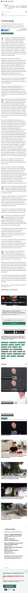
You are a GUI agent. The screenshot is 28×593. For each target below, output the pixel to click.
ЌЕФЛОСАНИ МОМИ (5, 435)
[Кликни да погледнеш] (14, 373)
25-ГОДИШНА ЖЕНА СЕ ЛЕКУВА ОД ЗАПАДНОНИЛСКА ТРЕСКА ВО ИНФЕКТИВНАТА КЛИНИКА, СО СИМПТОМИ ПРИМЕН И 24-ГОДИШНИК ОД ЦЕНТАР (13, 477)
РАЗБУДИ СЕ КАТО (7, 414)
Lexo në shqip (24, 29)
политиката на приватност (18, 320)
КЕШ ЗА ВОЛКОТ (7, 377)
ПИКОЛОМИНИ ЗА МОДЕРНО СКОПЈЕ (13, 390)
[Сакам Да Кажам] (14, 10)
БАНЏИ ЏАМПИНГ (7, 402)
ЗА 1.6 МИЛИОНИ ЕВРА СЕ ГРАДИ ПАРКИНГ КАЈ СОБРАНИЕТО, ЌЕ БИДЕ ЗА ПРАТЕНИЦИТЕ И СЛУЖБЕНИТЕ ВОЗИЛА (12, 518)
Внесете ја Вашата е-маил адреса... (13, 313)
